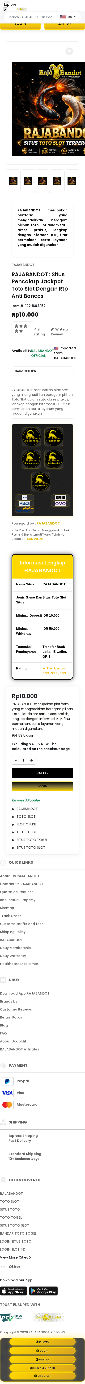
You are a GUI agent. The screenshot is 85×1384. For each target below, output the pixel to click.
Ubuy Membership (15, 947)
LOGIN (20, 23)
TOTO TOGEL (11, 1217)
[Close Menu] (5, 10)
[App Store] (14, 1292)
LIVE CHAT (44, 1375)
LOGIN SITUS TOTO (15, 1241)
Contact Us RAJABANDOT (21, 884)
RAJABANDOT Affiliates (19, 1049)
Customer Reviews (16, 1009)
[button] (69, 51)
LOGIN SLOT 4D (12, 1249)
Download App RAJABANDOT (25, 993)
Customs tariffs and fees (21, 923)
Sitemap (7, 908)
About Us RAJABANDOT (20, 876)
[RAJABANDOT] (22, 9)
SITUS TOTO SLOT (14, 1225)
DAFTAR (42, 773)
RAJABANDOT (23, 264)
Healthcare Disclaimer (19, 963)
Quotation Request (16, 892)
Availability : (21, 353)
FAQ (3, 1033)
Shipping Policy (13, 931)
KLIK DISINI (35, 539)
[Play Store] (43, 1292)
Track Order (10, 916)
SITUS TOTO (10, 1209)
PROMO (44, 1341)
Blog (4, 1025)
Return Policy (11, 1017)
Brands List (9, 1001)
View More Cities (14, 1257)
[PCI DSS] (11, 1318)
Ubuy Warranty (13, 955)
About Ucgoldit (13, 1041)
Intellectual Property (17, 900)
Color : (25, 371)
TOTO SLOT (9, 1201)
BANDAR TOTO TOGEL (18, 1233)
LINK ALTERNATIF (44, 1366)
